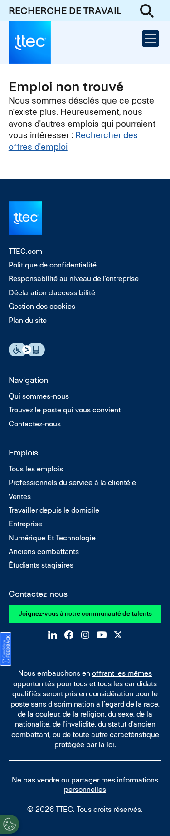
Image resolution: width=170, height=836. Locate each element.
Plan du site (28, 320)
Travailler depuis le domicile (54, 510)
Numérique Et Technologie (52, 538)
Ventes (20, 496)
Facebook (69, 635)
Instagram (85, 635)
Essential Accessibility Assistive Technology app (27, 349)
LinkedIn (53, 635)
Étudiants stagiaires (41, 565)
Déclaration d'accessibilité (52, 292)
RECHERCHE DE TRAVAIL (65, 11)
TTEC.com (25, 251)
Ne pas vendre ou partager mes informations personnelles (85, 784)
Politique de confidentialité (53, 265)
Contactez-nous (35, 424)
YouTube (102, 635)
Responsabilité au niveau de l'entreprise (74, 278)
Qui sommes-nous (39, 396)
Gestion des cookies (42, 306)
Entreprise (25, 524)
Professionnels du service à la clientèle (72, 482)
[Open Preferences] (9, 824)
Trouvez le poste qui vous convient (65, 410)
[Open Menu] (150, 38)
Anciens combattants (44, 551)
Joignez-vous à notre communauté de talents (85, 613)
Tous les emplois (36, 469)
